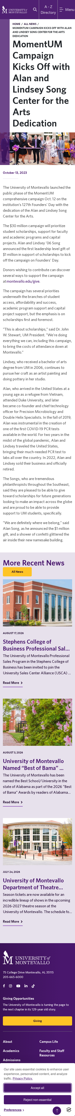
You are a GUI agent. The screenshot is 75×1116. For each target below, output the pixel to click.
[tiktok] (33, 986)
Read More (11, 683)
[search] (34, 9)
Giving (37, 1021)
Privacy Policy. (23, 1078)
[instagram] (10, 986)
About (7, 1042)
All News (30, 23)
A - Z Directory (48, 9)
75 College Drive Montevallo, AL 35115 (28, 972)
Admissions (11, 1060)
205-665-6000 (13, 977)
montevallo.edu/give (23, 281)
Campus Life (48, 1042)
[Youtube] (18, 986)
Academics (11, 1051)
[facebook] (4, 986)
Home (16, 23)
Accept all (37, 1088)
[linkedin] (26, 986)
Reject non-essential (37, 1099)
